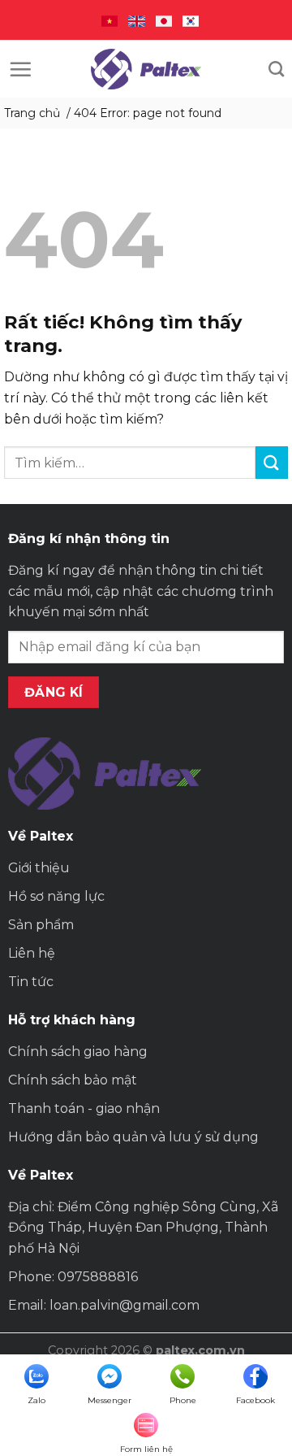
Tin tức (31, 981)
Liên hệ (31, 953)
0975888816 (98, 1276)
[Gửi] (272, 462)
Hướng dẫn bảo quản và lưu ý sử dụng (133, 1137)
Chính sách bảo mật (72, 1080)
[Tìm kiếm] (276, 68)
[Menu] (20, 69)
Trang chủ (32, 113)
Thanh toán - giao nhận (84, 1108)
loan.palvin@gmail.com (124, 1305)
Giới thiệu (39, 868)
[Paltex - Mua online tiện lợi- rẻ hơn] (146, 69)
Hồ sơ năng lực (56, 896)
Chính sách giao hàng (78, 1051)
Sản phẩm (41, 924)
